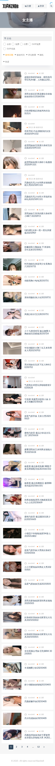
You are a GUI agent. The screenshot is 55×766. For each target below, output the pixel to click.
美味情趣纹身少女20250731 (37, 298)
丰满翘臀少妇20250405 (35, 668)
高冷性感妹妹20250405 (35, 718)
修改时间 (21, 55)
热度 (7, 62)
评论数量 (32, 55)
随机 (42, 55)
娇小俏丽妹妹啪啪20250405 (37, 685)
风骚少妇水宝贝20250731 (36, 314)
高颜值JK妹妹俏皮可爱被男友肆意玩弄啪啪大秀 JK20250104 (37, 737)
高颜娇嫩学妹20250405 (35, 701)
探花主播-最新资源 (35, 127)
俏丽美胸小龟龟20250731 (36, 281)
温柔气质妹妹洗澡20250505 (37, 584)
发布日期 (9, 55)
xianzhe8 (31, 73)
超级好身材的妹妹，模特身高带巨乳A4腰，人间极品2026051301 (38, 80)
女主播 (41, 73)
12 (38, 747)
